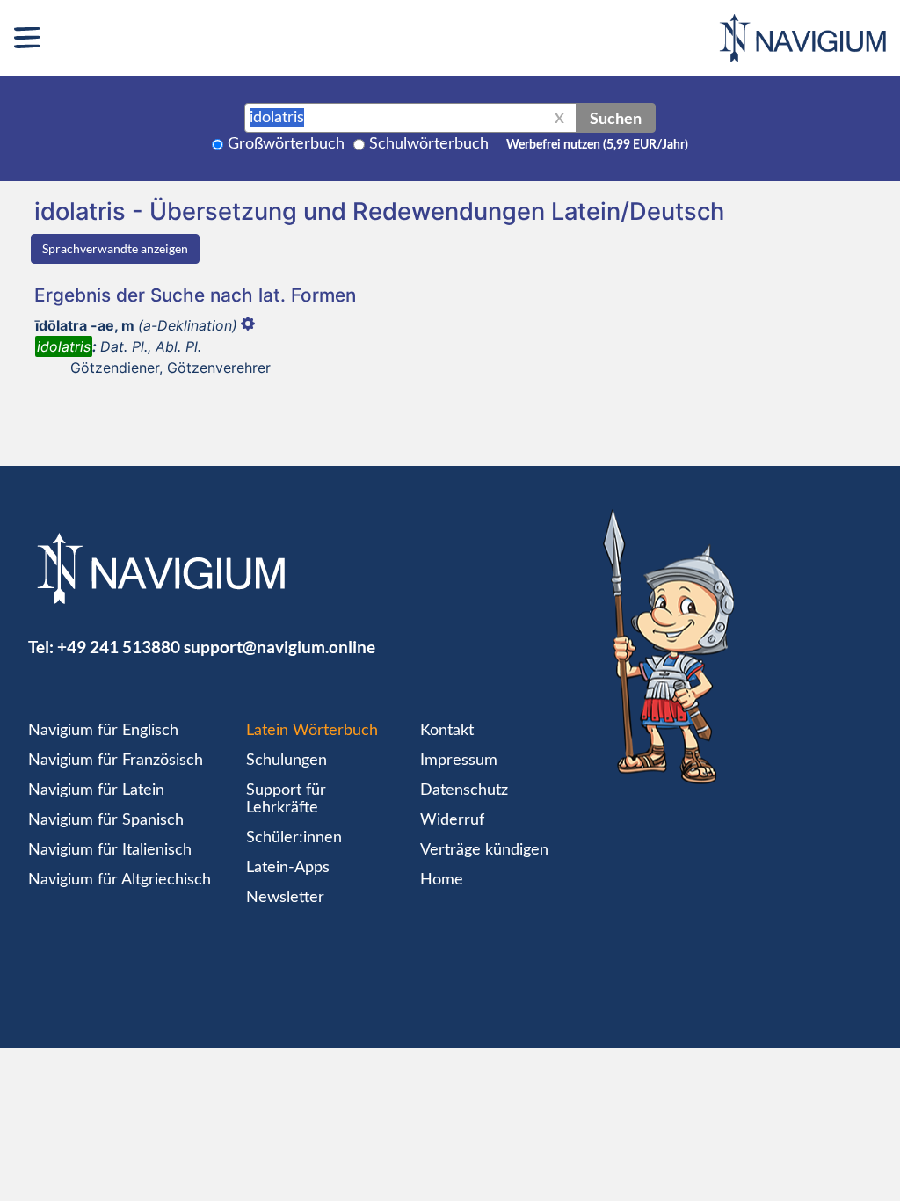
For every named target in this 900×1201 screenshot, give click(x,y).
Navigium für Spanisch (106, 820)
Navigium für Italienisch (110, 850)
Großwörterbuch (286, 144)
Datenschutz (464, 790)
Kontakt (447, 731)
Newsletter (285, 898)
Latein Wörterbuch (312, 731)
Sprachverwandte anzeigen (115, 248)
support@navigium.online (279, 647)
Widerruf (452, 820)
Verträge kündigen (484, 850)
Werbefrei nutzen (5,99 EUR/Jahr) (597, 145)
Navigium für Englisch (103, 731)
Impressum (458, 760)
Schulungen (286, 760)
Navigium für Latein (96, 790)
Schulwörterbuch (429, 144)
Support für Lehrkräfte (286, 799)
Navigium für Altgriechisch (119, 880)
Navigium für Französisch (115, 760)
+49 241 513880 (118, 647)
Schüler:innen (294, 838)
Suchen (616, 117)
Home (441, 880)
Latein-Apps (288, 868)
